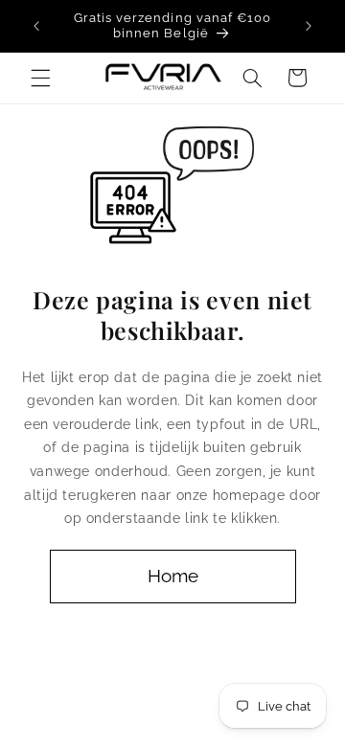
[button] (40, 78)
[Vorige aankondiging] (36, 26)
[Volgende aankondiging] (309, 26)
